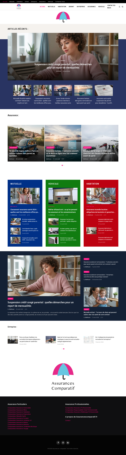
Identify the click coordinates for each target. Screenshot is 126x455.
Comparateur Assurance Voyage (18, 428)
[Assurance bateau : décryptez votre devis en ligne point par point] (83, 90)
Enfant (27, 1)
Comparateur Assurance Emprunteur (19, 414)
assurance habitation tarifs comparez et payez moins (105, 220)
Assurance (42, 1)
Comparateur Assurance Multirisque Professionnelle (81, 412)
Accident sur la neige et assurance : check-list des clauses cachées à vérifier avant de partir (99, 153)
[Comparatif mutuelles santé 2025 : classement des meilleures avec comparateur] (15, 240)
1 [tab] (62, 165)
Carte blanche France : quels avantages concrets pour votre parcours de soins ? (30, 230)
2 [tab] (64, 165)
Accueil (5, 1)
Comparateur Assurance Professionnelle (78, 408)
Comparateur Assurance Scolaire (18, 418)
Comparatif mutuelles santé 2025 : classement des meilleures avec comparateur (30, 239)
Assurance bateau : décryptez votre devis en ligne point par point (83, 100)
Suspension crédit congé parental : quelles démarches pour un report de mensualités (63, 66)
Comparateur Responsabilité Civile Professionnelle (81, 410)
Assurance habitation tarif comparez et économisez (105, 239)
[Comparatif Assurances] (19, 6)
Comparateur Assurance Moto (17, 410)
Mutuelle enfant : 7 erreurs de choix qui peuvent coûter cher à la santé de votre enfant (100, 313)
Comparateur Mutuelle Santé (17, 416)
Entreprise (34, 1)
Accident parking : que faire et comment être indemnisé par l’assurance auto (68, 230)
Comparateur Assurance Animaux (18, 424)
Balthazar (58, 71)
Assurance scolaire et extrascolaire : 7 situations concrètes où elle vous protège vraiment (98, 276)
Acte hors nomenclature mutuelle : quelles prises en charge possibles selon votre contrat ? (30, 220)
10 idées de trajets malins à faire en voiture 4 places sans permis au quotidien (23, 153)
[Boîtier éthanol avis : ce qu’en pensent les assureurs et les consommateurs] (63, 196)
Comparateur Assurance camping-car (20, 420)
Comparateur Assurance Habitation (19, 412)
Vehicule (50, 1)
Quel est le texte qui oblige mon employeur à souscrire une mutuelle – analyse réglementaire (68, 339)
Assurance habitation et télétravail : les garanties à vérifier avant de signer (105, 229)
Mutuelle (12, 1)
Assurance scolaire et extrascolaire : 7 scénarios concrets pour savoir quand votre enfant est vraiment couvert (101, 263)
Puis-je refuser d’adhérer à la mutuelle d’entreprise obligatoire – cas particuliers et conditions (30, 339)
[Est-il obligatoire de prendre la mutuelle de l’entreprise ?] (89, 340)
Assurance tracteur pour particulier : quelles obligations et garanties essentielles (68, 220)
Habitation (20, 1)
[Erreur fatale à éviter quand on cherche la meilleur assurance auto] (63, 90)
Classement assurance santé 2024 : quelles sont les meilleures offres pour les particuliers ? (42, 100)
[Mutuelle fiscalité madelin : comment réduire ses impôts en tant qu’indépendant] (22, 90)
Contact (67, 420)
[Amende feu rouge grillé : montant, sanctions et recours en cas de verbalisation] (53, 240)
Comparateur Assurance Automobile (19, 408)
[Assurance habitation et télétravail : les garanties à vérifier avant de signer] (91, 230)
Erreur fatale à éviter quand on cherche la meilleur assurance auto (63, 100)
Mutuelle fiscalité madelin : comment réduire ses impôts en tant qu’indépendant (22, 100)
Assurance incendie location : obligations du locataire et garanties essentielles (100, 210)
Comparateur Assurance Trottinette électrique (22, 426)
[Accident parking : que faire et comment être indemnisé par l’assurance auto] (53, 231)
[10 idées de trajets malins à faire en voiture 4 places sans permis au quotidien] (26, 143)
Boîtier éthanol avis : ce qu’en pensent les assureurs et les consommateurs (62, 210)
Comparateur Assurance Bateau (18, 422)
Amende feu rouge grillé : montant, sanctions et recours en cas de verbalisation (68, 239)
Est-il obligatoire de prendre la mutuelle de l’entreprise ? (104, 338)
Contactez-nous (60, 1)
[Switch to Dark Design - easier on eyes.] (119, 6)
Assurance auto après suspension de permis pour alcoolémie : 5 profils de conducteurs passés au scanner (103, 100)
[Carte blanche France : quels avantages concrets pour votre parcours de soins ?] (15, 231)
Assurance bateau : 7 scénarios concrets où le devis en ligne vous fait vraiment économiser (62, 153)
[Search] (122, 7)
